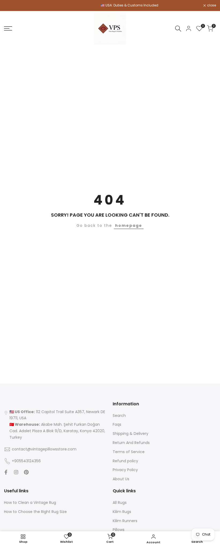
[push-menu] (8, 28)
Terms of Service (129, 451)
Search (119, 415)
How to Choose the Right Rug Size (35, 511)
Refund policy (125, 461)
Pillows (118, 529)
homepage (128, 225)
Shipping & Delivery (130, 433)
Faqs (117, 424)
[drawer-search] (178, 29)
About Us (121, 479)
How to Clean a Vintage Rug (30, 502)
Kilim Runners (125, 520)
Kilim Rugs (122, 511)
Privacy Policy (125, 469)
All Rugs (120, 502)
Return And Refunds (131, 442)
